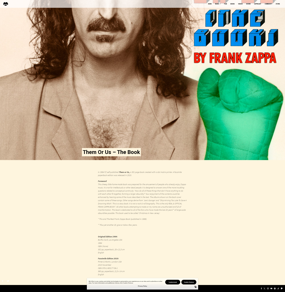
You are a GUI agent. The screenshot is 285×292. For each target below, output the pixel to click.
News (210, 4)
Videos (240, 4)
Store (278, 4)
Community (268, 4)
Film (225, 4)
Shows (248, 4)
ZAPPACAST (257, 4)
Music (217, 4)
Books (232, 4)
